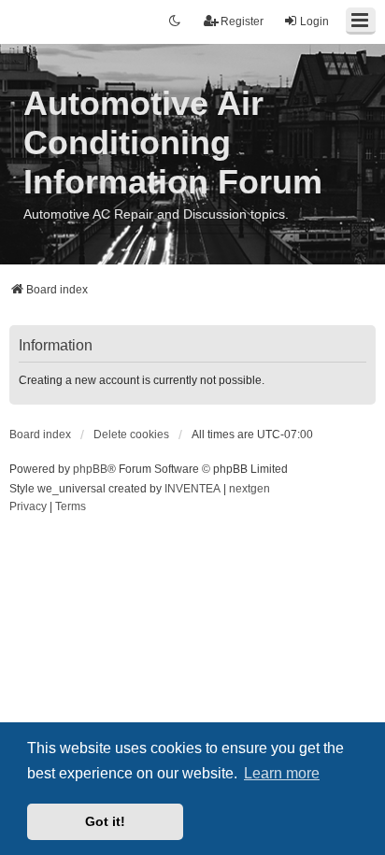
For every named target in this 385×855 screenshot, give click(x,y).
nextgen (249, 488)
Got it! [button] (105, 821)
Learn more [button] (282, 773)
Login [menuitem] (314, 21)
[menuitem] (28, 507)
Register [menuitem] (242, 21)
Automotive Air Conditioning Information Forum (172, 142)
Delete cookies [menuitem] (131, 434)
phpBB (90, 469)
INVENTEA (192, 488)
